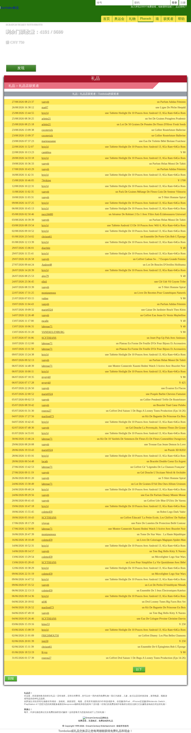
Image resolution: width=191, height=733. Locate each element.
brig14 (45, 112)
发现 (20, 68)
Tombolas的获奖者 (108, 93)
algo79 (45, 275)
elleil (44, 281)
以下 (139, 669)
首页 (106, 19)
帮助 (181, 19)
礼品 (11, 86)
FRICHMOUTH (50, 635)
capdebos (46, 152)
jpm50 (45, 641)
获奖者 (168, 19)
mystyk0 (46, 377)
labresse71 (47, 326)
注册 (183, 2)
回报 (11, 678)
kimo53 (46, 624)
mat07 (45, 107)
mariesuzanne (49, 141)
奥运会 (119, 19)
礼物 (132, 19)
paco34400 (47, 214)
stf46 (44, 601)
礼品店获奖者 (88, 93)
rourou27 (46, 410)
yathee (45, 298)
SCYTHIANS (49, 337)
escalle (45, 320)
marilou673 (48, 416)
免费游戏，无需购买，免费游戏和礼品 (95, 721)
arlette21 (46, 118)
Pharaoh (145, 18)
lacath (45, 461)
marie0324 (47, 309)
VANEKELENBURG (53, 331)
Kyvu (44, 652)
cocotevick (47, 129)
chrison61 (47, 236)
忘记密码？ (159, 6)
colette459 (47, 511)
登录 (174, 2)
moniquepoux (49, 292)
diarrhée (46, 247)
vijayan (45, 523)
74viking (46, 180)
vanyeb (45, 101)
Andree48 (47, 264)
